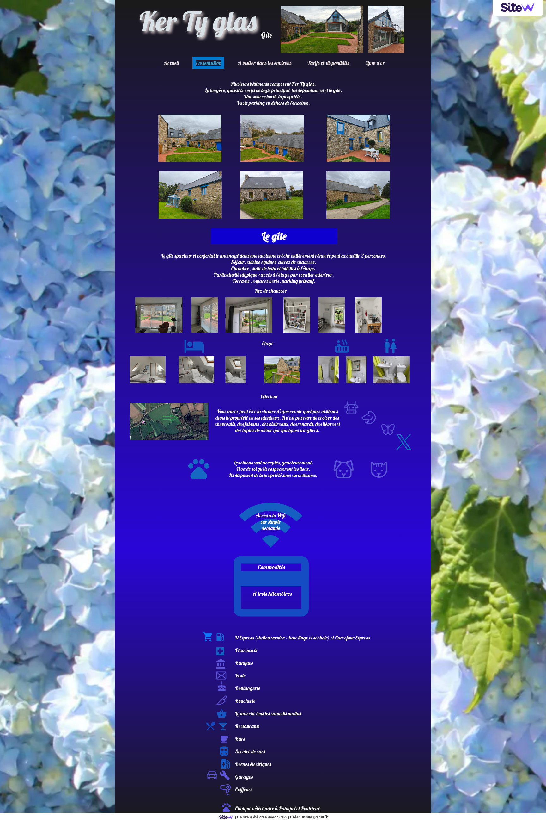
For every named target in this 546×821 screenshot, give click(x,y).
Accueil (171, 62)
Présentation (208, 62)
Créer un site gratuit (309, 817)
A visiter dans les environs (264, 62)
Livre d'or (375, 62)
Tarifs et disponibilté (328, 62)
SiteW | (262, 817)
